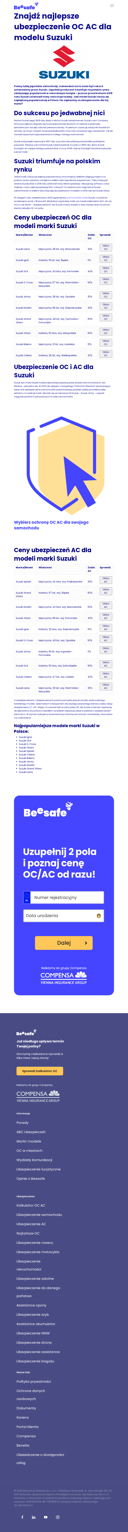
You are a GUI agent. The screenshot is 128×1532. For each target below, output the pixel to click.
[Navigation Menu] (112, 5)
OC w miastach (29, 1150)
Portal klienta (27, 1426)
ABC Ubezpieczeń (31, 1132)
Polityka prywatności (33, 1381)
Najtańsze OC (28, 1233)
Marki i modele (28, 1141)
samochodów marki (77, 197)
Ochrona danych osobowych (30, 1395)
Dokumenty (26, 1408)
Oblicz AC (105, 580)
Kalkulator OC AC (30, 1205)
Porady (22, 1122)
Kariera (22, 1417)
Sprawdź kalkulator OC (40, 1071)
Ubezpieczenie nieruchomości (28, 1265)
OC (30, 707)
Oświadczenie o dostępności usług (40, 1458)
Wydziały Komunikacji (34, 1160)
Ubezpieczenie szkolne (35, 1278)
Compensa (26, 1436)
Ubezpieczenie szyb (32, 1314)
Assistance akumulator (35, 1324)
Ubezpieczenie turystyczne (38, 1169)
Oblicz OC (105, 247)
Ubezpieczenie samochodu (39, 1214)
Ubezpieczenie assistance (38, 1352)
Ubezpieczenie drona (34, 1342)
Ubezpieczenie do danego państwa (38, 1292)
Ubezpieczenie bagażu (35, 1361)
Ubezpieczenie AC (31, 1224)
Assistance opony (31, 1305)
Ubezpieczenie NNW (33, 1333)
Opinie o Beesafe (30, 1178)
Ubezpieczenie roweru (34, 1242)
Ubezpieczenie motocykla (37, 1252)
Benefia (22, 1445)
